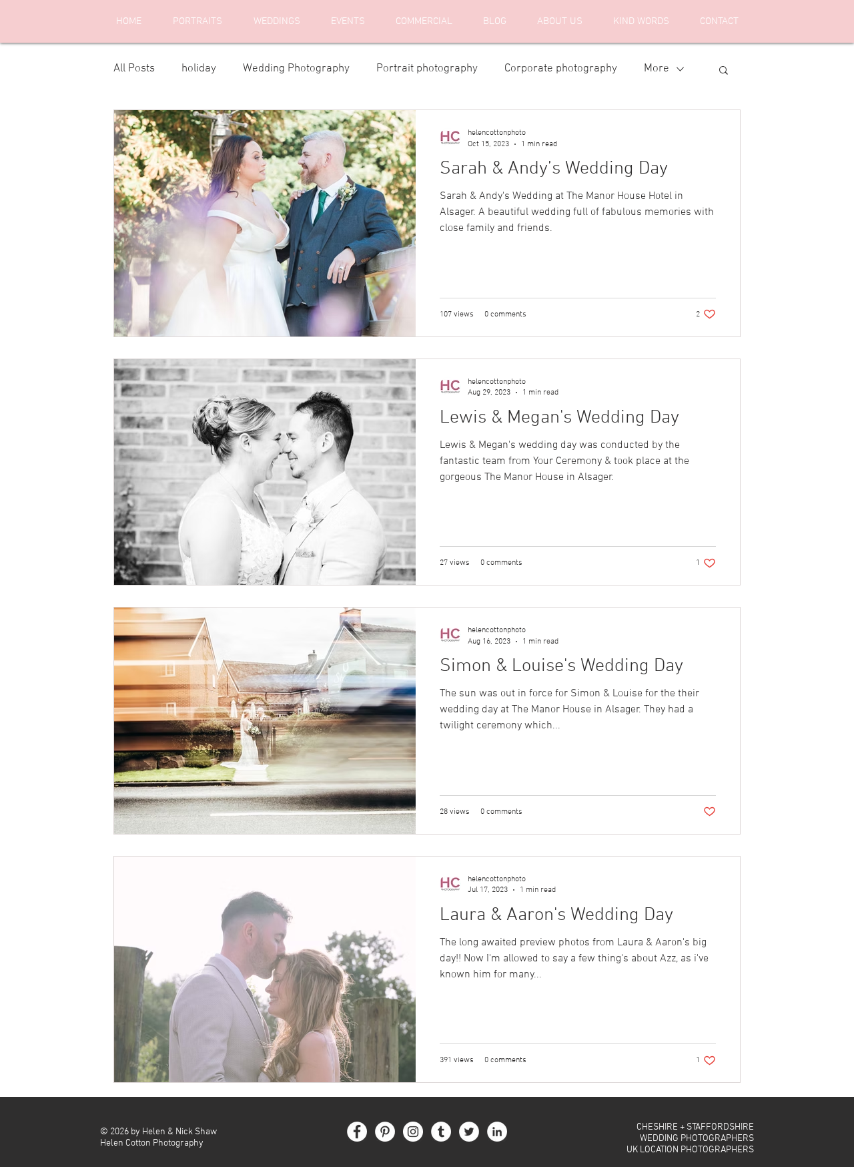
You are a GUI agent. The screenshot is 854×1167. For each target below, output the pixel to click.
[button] (723, 71)
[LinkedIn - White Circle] (497, 1132)
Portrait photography (427, 68)
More (656, 68)
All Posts (134, 68)
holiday (198, 68)
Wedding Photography (296, 68)
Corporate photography (560, 68)
